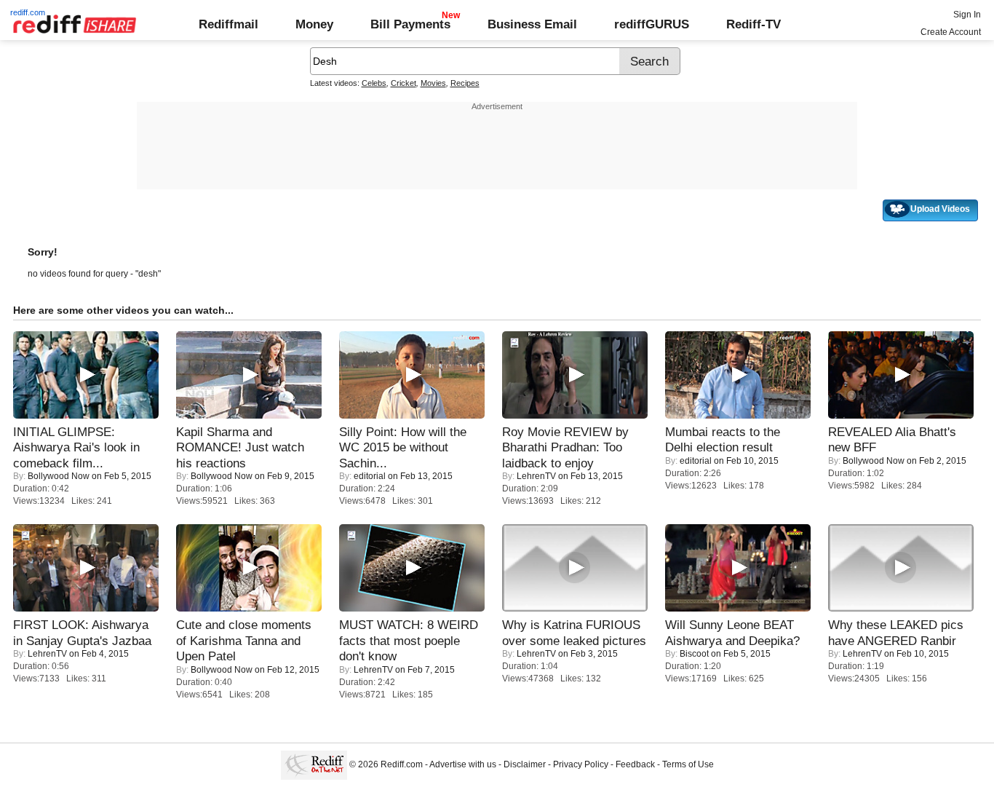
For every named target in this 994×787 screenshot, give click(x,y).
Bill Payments (410, 24)
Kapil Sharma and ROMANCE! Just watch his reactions (240, 447)
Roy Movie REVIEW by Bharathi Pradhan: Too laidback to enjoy (565, 447)
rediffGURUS (651, 24)
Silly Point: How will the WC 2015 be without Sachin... (402, 447)
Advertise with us (462, 764)
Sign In (967, 14)
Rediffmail (228, 24)
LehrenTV (536, 476)
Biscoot (694, 654)
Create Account (951, 32)
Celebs (374, 83)
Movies (433, 83)
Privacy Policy (580, 764)
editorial (370, 476)
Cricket (403, 83)
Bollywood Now (59, 476)
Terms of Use (688, 764)
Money (314, 24)
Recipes (465, 83)
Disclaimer (525, 764)
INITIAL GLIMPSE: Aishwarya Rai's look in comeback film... (76, 447)
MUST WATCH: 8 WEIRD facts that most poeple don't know (408, 640)
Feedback (635, 764)
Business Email (532, 24)
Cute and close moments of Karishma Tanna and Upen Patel (243, 640)
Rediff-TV (753, 24)
